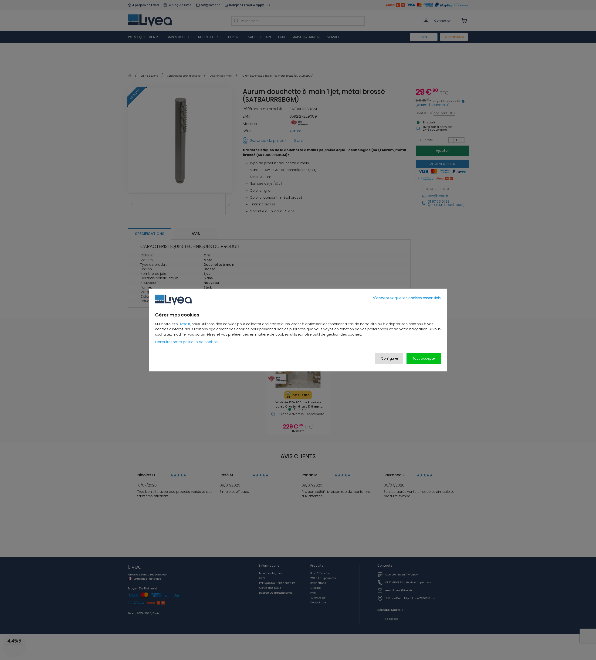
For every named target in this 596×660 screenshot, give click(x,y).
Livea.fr (184, 323)
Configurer (389, 358)
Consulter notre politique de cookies (186, 341)
